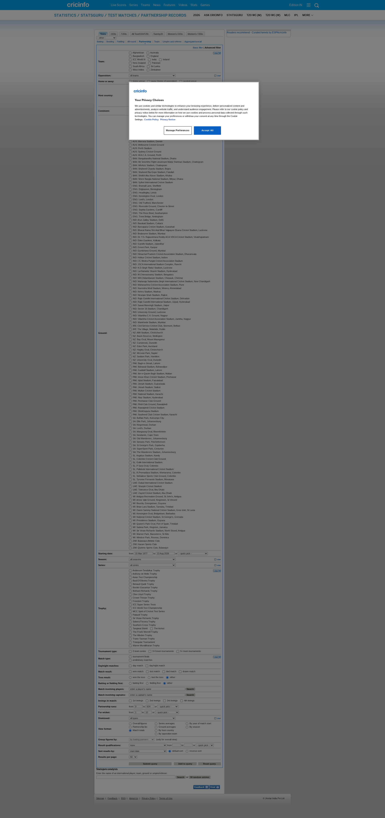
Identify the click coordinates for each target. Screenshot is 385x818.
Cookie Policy (151, 119)
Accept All (208, 130)
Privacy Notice (167, 119)
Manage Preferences (177, 130)
